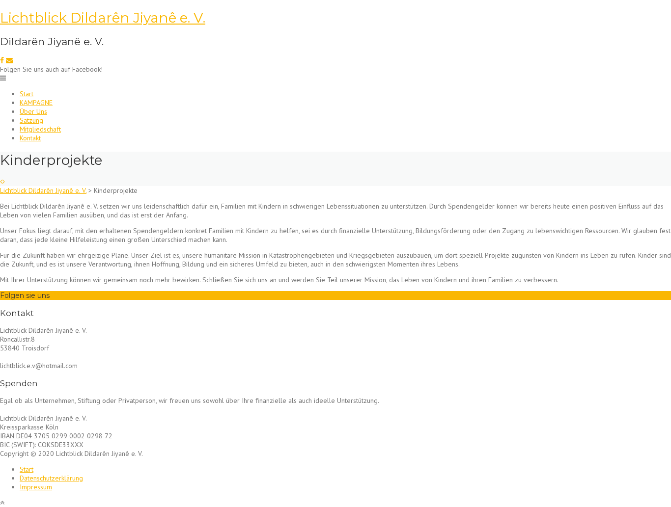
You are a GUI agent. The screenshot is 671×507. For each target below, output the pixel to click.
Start (26, 93)
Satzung (31, 120)
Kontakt (30, 137)
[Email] (9, 60)
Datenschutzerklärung (51, 478)
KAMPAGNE (36, 102)
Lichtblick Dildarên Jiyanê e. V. (102, 17)
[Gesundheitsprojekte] (3, 181)
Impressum (36, 486)
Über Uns (33, 111)
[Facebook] (2, 60)
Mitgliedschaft (40, 129)
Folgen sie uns (25, 295)
